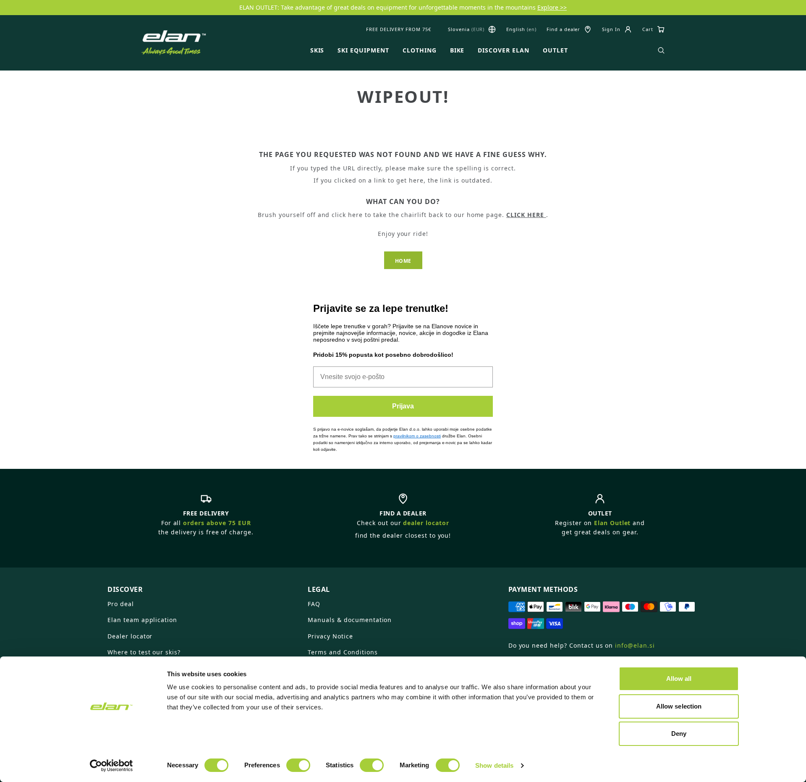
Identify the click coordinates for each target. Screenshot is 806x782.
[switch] (298, 765)
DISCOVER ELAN (503, 50)
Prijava (403, 406)
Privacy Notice (330, 636)
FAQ (314, 604)
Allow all (679, 678)
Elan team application (142, 620)
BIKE (457, 50)
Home (403, 260)
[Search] (661, 50)
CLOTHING (420, 50)
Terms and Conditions (342, 652)
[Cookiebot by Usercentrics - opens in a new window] (111, 765)
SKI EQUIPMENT (363, 50)
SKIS (317, 50)
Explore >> (552, 7)
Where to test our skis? (144, 652)
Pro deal (120, 604)
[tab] (202, 586)
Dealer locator (129, 636)
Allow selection (679, 706)
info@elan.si (635, 645)
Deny (678, 733)
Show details (494, 765)
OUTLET (555, 50)
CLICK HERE (526, 215)
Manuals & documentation (350, 620)
